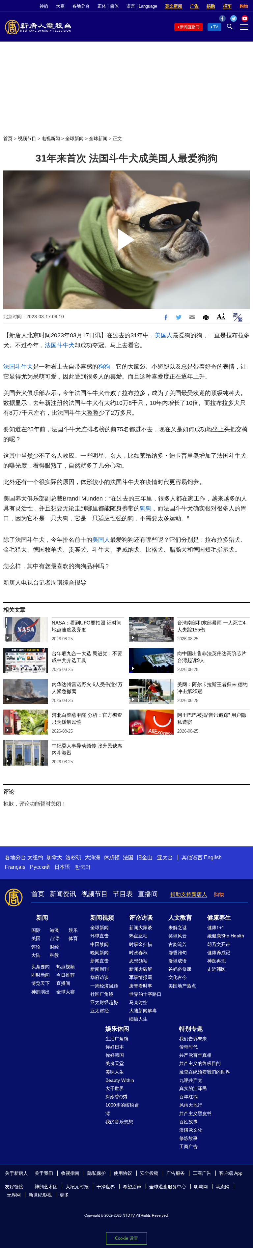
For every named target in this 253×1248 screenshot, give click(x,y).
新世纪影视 (40, 1195)
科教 (54, 955)
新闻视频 (102, 917)
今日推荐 (65, 975)
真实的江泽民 (193, 1088)
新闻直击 (99, 960)
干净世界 (106, 1186)
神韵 (44, 6)
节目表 (123, 894)
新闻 (42, 917)
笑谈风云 (177, 935)
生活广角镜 (116, 1038)
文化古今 (177, 977)
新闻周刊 (99, 969)
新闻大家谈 (140, 927)
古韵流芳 (177, 944)
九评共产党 (190, 1080)
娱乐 (73, 930)
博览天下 (40, 983)
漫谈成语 (177, 960)
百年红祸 (188, 1096)
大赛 (60, 6)
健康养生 (219, 917)
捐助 (211, 6)
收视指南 (70, 1173)
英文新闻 (173, 6)
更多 (64, 1195)
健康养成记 (218, 952)
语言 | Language (141, 6)
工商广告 (188, 1146)
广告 (194, 6)
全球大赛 (65, 991)
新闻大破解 (140, 969)
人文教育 (180, 917)
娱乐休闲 (117, 1028)
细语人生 (138, 1018)
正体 (102, 6)
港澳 (54, 930)
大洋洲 (92, 857)
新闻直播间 (190, 27)
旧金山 (145, 857)
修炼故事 (188, 1138)
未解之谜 (177, 927)
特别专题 (191, 1028)
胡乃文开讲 (218, 944)
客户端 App (230, 1173)
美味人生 (114, 1072)
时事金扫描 (140, 944)
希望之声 (132, 1186)
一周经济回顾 (104, 986)
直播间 (148, 894)
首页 (8, 138)
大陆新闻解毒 (143, 1010)
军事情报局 (140, 977)
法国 (128, 857)
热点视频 (65, 966)
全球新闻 (74, 138)
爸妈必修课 (179, 969)
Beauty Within (119, 1080)
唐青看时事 (140, 986)
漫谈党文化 (190, 1130)
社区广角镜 (101, 994)
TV (215, 27)
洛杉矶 (73, 857)
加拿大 (54, 857)
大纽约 (35, 857)
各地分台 (81, 6)
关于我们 (44, 1173)
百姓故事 (188, 1121)
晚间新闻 (99, 952)
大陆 (36, 955)
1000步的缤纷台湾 (122, 1109)
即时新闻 (40, 975)
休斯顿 (112, 857)
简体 (114, 6)
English (213, 857)
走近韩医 (216, 969)
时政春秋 (138, 952)
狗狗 (104, 366)
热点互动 (138, 935)
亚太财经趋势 (104, 1002)
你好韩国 (114, 1055)
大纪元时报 (77, 1186)
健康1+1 (215, 927)
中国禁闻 (99, 944)
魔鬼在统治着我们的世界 (204, 1072)
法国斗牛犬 (59, 345)
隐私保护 (96, 1173)
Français (15, 867)
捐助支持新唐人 (188, 894)
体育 (73, 938)
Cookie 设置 (126, 1238)
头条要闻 (40, 966)
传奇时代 (188, 1047)
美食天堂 (114, 1063)
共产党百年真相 (195, 1055)
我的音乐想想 (119, 1121)
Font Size (221, 316)
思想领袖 (138, 960)
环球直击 (99, 935)
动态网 (223, 1186)
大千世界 (114, 1088)
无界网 (14, 1195)
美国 (36, 938)
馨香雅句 (177, 952)
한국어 (83, 867)
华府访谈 (99, 977)
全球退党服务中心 (167, 1186)
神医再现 (216, 960)
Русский (40, 867)
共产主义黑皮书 (195, 1113)
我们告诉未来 (193, 1038)
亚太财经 (99, 1010)
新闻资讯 (63, 894)
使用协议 (123, 1173)
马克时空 (138, 1002)
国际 (36, 930)
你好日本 (114, 1047)
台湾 (54, 938)
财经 (54, 947)
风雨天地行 (190, 1105)
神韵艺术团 (46, 1186)
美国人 (164, 335)
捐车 (227, 6)
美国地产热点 (182, 986)
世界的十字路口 (145, 994)
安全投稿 (149, 1173)
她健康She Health (225, 935)
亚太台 (165, 857)
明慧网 (201, 1186)
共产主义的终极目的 (200, 1063)
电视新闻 (51, 138)
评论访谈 (141, 917)
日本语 (62, 867)
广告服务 (175, 1173)
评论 (36, 947)
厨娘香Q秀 (116, 1096)
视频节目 (27, 138)
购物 (243, 6)
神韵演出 (40, 991)
